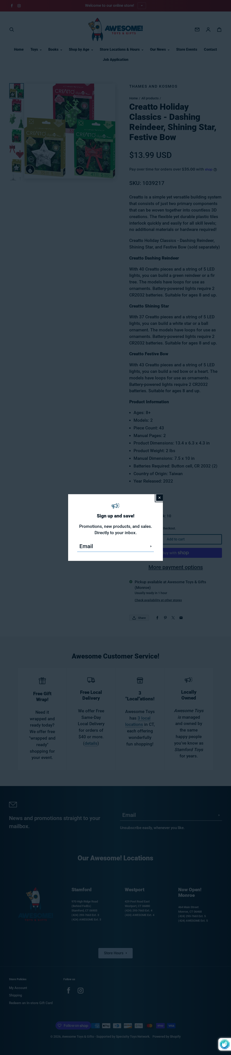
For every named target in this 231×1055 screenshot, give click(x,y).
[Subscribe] (151, 546)
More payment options (175, 567)
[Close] (159, 497)
